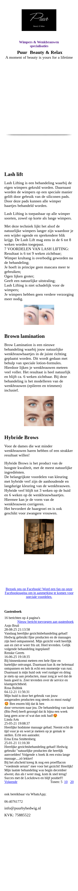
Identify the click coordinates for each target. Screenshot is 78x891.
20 (72, 782)
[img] (39, 20)
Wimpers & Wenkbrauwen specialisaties (39, 44)
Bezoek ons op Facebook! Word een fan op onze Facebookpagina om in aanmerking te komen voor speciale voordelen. (39, 593)
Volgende (10, 782)
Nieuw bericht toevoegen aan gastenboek (45, 622)
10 (66, 782)
